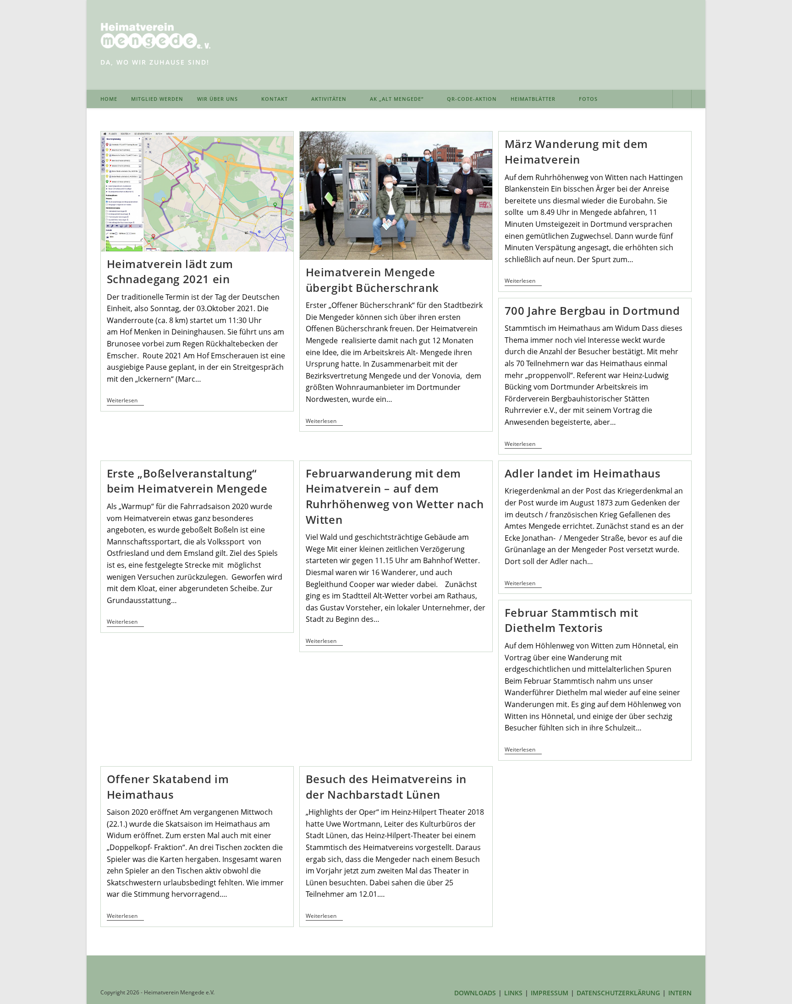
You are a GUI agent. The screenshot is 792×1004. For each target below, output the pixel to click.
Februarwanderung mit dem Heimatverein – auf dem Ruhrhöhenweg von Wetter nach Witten (395, 496)
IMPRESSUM (549, 992)
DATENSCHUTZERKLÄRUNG (618, 992)
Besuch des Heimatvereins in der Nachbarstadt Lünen (386, 786)
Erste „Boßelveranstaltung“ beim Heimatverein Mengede (187, 481)
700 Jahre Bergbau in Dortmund (592, 310)
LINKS (513, 992)
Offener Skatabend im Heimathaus (168, 786)
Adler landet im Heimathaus (583, 473)
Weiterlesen (125, 401)
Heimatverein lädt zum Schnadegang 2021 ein (170, 271)
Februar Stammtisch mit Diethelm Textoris (571, 620)
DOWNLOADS (475, 992)
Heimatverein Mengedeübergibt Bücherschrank (372, 279)
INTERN (680, 992)
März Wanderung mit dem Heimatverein (576, 151)
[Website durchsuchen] (682, 100)
